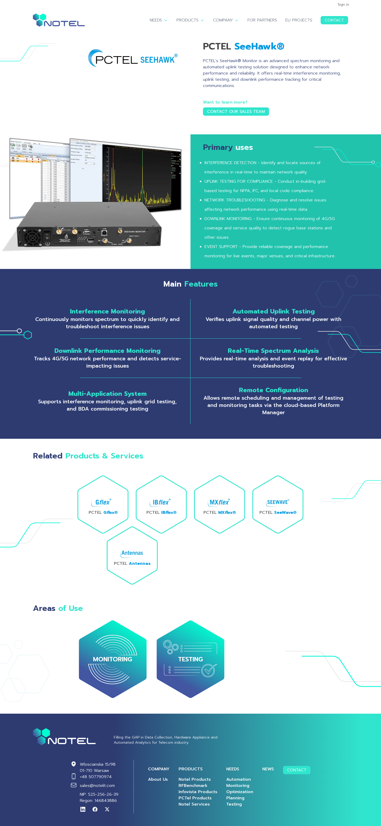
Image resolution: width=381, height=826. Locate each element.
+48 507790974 (96, 777)
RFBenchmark (193, 786)
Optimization (239, 792)
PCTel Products (195, 798)
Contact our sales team (236, 111)
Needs (156, 20)
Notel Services (194, 804)
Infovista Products (198, 792)
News (268, 769)
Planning (235, 798)
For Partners (262, 20)
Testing (234, 804)
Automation (238, 779)
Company (223, 20)
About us (158, 779)
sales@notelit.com (97, 786)
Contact (334, 20)
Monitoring (237, 786)
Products (188, 20)
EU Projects (298, 20)
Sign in (343, 4)
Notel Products (195, 779)
